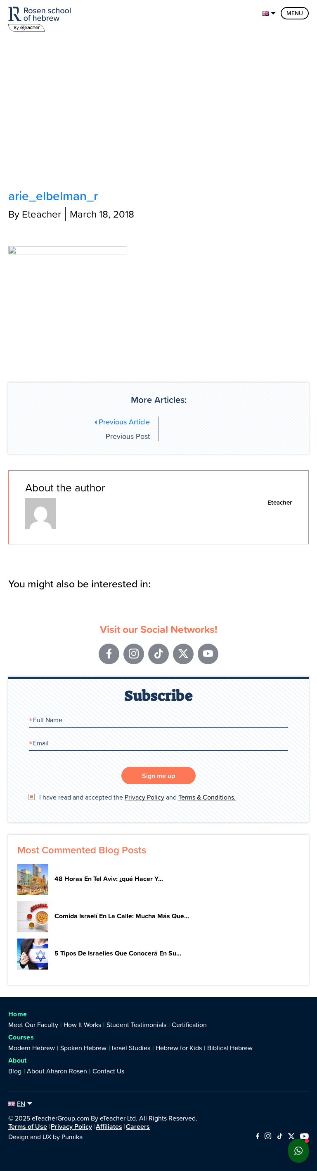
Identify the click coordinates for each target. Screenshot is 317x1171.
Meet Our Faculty (33, 1024)
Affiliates (109, 1126)
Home (17, 1014)
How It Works (82, 1024)
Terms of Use (27, 1126)
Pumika (72, 1136)
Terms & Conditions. (207, 797)
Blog (14, 1070)
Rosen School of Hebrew (41, 17)
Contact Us (108, 1070)
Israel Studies (131, 1047)
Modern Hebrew (31, 1047)
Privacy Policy (144, 797)
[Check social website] (257, 1136)
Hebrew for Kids (179, 1047)
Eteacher (279, 502)
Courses (21, 1037)
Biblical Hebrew (230, 1047)
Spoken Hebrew (83, 1047)
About (17, 1060)
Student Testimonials (136, 1024)
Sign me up (158, 775)
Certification (189, 1024)
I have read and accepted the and (137, 797)
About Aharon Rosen (57, 1070)
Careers (138, 1126)
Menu (294, 13)
